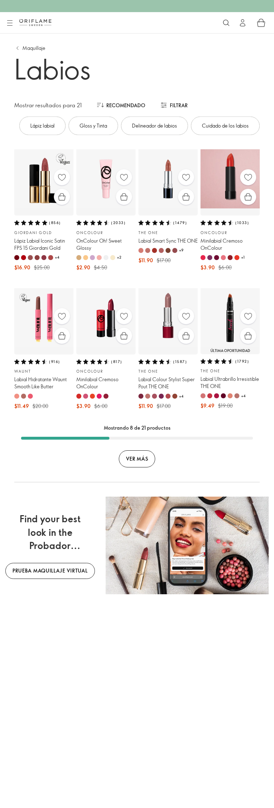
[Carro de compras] (261, 22)
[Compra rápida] (62, 197)
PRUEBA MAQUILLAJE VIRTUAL (50, 570)
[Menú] (9, 23)
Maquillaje (33, 48)
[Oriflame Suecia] (35, 22)
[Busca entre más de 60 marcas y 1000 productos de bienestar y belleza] (226, 22)
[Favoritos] (62, 177)
